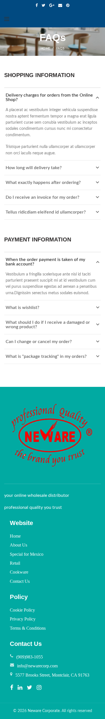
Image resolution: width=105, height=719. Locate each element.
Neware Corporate (44, 711)
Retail (15, 563)
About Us (18, 545)
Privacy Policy (23, 619)
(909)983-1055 (29, 657)
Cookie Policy (22, 610)
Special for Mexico (26, 554)
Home (15, 536)
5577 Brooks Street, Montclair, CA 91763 (52, 675)
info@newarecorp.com (37, 665)
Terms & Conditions (28, 628)
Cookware (19, 572)
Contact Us (20, 581)
